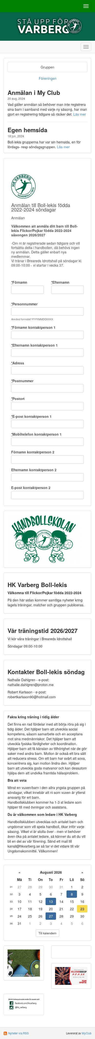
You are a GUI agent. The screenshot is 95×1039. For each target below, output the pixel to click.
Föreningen (48, 78)
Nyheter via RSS (18, 1033)
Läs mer (79, 114)
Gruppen (47, 67)
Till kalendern (47, 933)
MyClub (86, 1033)
